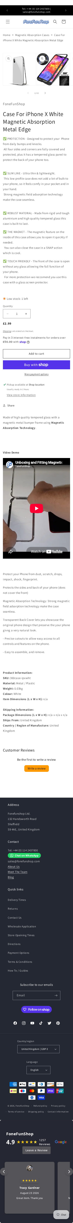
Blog (11, 877)
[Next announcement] (66, 10)
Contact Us (15, 917)
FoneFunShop (22, 1105)
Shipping (7, 331)
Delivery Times (17, 900)
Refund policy (40, 1105)
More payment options (36, 374)
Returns (13, 908)
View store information (21, 395)
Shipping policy (36, 1111)
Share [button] (11, 405)
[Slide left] (28, 93)
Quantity (8, 306)
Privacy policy (58, 1105)
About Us (14, 866)
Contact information (58, 1111)
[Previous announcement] (7, 10)
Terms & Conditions (20, 962)
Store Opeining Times (21, 935)
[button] (8, 21)
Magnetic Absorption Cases (32, 35)
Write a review (37, 768)
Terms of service (16, 1111)
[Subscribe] (56, 995)
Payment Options (18, 953)
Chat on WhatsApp (27, 855)
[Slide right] (45, 93)
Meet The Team (17, 872)
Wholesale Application (22, 926)
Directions (14, 944)
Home (6, 35)
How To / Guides (18, 970)
